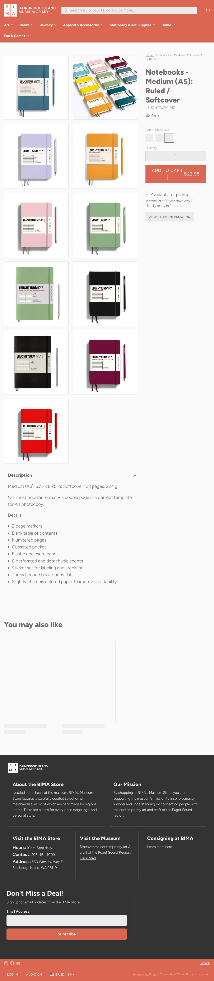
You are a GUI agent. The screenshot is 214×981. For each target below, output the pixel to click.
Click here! (88, 858)
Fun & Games (14, 36)
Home (166, 25)
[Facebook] (12, 963)
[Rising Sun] (159, 138)
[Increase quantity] (201, 156)
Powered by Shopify (145, 974)
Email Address (19, 911)
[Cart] (205, 10)
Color (157, 130)
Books (24, 25)
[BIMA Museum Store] (30, 10)
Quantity (151, 148)
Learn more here (159, 847)
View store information (170, 217)
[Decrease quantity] (150, 156)
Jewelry (46, 25)
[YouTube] (18, 963)
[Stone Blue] (169, 138)
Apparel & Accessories (81, 25)
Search (205, 963)
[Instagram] (6, 963)
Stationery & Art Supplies (130, 25)
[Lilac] (149, 138)
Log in (12, 974)
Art (6, 25)
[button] (175, 174)
